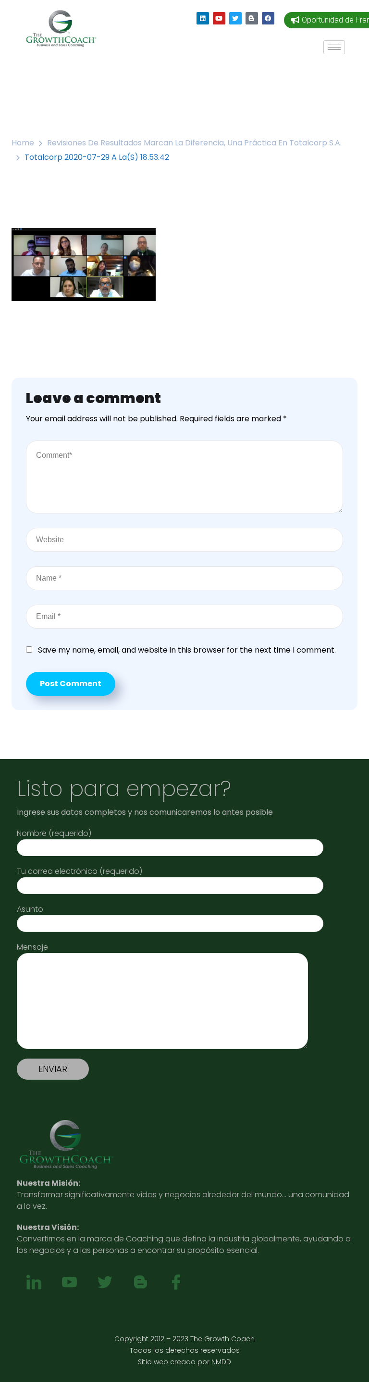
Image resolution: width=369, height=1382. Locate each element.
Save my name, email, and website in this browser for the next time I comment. (187, 649)
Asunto (30, 909)
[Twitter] (235, 18)
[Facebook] (268, 18)
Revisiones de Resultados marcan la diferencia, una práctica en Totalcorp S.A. (194, 142)
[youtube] (69, 1282)
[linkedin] (33, 1282)
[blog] (140, 1282)
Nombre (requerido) (54, 833)
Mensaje (32, 947)
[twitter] (104, 1282)
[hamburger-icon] (334, 47)
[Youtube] (219, 18)
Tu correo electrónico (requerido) (79, 871)
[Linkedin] (203, 18)
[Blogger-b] (252, 18)
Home (23, 142)
